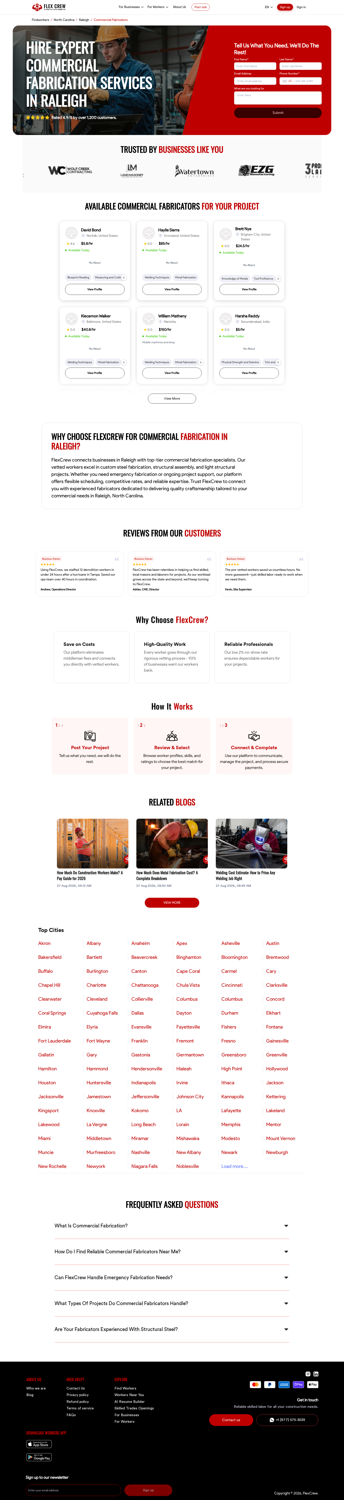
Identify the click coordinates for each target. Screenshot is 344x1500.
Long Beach (143, 1124)
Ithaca (227, 1082)
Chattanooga (144, 985)
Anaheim (140, 943)
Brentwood (277, 957)
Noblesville (187, 1166)
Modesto (230, 1138)
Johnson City (190, 1096)
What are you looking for (249, 88)
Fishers (228, 1027)
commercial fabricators (111, 20)
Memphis (230, 1124)
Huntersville (99, 1082)
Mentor (273, 1124)
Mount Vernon (280, 1138)
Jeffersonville (145, 1096)
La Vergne (97, 1124)
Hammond (97, 1069)
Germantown (190, 1055)
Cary (271, 971)
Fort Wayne (98, 1041)
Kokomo (140, 1110)
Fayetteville (188, 1027)
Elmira (44, 1027)
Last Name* (287, 59)
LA (179, 1110)
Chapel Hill (49, 985)
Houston (47, 1082)
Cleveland (97, 999)
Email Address (242, 73)
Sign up (285, 7)
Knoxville (96, 1110)
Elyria (92, 1027)
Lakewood (49, 1124)
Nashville (140, 1152)
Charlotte (96, 985)
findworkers (40, 20)
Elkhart (273, 1013)
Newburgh (277, 1152)
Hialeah (184, 1069)
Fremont (185, 1041)
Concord (275, 999)
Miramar (140, 1138)
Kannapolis (232, 1096)
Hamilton (47, 1069)
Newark (229, 1152)
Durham (229, 1013)
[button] (95, 260)
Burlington (97, 971)
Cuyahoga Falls (102, 1013)
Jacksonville (51, 1096)
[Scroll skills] (124, 277)
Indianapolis (143, 1082)
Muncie (46, 1152)
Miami (44, 1138)
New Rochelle (52, 1166)
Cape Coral (188, 971)
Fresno (228, 1041)
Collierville (142, 999)
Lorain (182, 1124)
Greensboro (233, 1055)
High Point (231, 1069)
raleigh (84, 20)
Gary (92, 1055)
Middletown (99, 1138)
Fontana (274, 1027)
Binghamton (188, 957)
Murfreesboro (101, 1152)
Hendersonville (146, 1069)
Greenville (276, 1055)
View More (172, 398)
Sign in (301, 7)
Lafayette (231, 1110)
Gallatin (46, 1055)
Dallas (137, 1013)
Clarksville (276, 985)
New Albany (188, 1152)
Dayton (184, 1013)
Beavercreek (144, 957)
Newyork (96, 1166)
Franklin (139, 1041)
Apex (181, 943)
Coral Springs (52, 1013)
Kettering (276, 1096)
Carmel (229, 971)
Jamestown (99, 1096)
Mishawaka (187, 1138)
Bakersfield (50, 957)
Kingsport (48, 1110)
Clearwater (50, 999)
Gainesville (277, 1041)
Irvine (182, 1082)
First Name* (241, 59)
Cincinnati (231, 985)
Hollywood (277, 1069)
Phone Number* (289, 73)
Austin (272, 943)
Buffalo (45, 971)
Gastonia (140, 1055)
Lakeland (275, 1110)
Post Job (200, 7)
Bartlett (94, 957)
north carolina (64, 20)
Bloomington (234, 957)
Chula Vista (188, 985)
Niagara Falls (144, 1166)
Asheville (230, 943)
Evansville (141, 1027)
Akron (44, 943)
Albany (94, 943)
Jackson (274, 1082)
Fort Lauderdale (54, 1041)
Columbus (187, 999)
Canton (139, 971)
